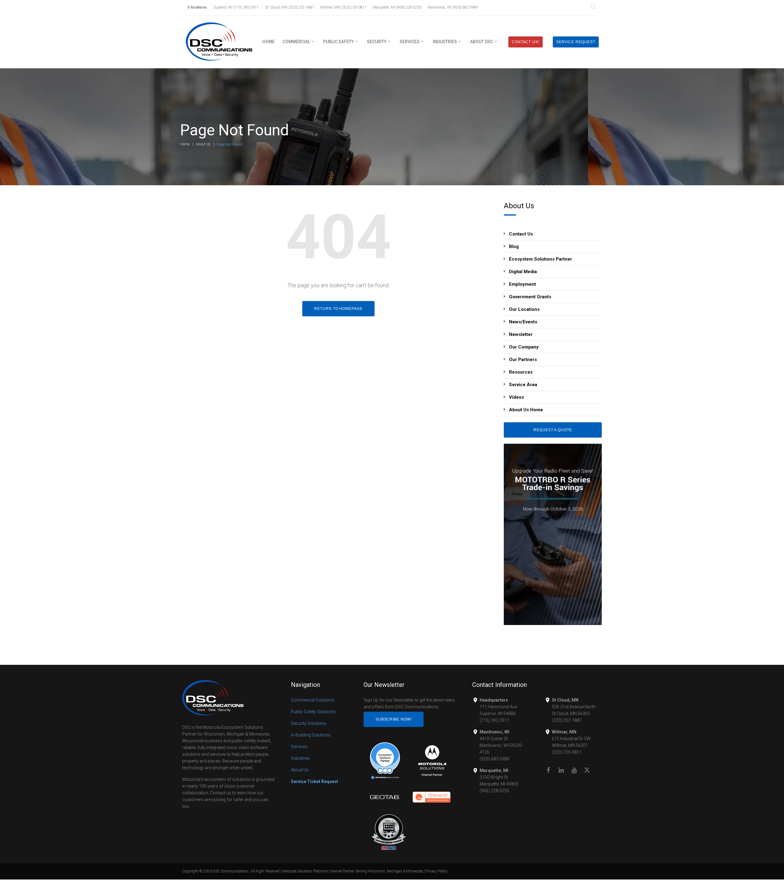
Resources (521, 372)
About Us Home (526, 409)
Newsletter (521, 334)
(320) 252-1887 (567, 720)
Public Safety (338, 41)
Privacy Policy (437, 871)
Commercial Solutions (312, 700)
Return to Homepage (338, 309)
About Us (203, 144)
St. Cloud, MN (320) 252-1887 (289, 7)
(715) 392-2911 (494, 720)
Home (268, 41)
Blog (514, 246)
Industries (445, 41)
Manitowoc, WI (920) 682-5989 (453, 7)
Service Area (523, 384)
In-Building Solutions (310, 734)
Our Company (524, 347)
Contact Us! (526, 42)
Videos (516, 397)
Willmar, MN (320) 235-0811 (343, 7)
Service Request (575, 42)
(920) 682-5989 (494, 758)
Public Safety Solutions (313, 711)
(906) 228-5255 (494, 790)
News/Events (523, 322)
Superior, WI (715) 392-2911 (236, 7)
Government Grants (530, 296)
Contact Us (521, 234)
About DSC (481, 41)
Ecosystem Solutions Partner (540, 259)
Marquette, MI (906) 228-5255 (397, 7)
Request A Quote (552, 430)
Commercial (296, 41)
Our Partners (523, 359)
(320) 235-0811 (567, 752)
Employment (522, 284)
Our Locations (524, 309)
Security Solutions (308, 723)
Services (410, 41)
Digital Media (523, 271)
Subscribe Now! (393, 719)
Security (376, 41)
